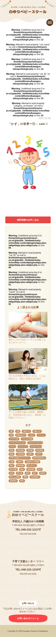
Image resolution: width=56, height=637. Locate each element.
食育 (22, 481)
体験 (11, 450)
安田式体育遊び (39, 458)
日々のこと (32, 465)
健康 (11, 454)
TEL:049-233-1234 (26, 569)
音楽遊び (13, 481)
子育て (38, 454)
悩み (11, 465)
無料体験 (31, 469)
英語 (27, 473)
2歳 (11, 435)
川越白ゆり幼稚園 (32, 462)
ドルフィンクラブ (35, 443)
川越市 (19, 462)
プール (12, 446)
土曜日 (30, 454)
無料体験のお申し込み (28, 220)
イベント (41, 435)
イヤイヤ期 (14, 439)
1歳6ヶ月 (37, 431)
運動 (25, 477)
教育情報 (20, 465)
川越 (11, 462)
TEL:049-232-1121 (26, 529)
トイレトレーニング (17, 443)
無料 (22, 469)
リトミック (23, 446)
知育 (39, 469)
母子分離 (13, 469)
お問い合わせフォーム (28, 618)
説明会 (42, 473)
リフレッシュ (36, 446)
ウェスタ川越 (27, 439)
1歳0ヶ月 (26, 431)
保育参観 (20, 450)
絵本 (11, 473)
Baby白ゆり (20, 435)
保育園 (30, 450)
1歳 (17, 431)
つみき (31, 435)
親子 (34, 473)
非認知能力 (35, 477)
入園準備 (20, 454)
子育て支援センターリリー (19, 458)
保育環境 (39, 450)
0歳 (11, 431)
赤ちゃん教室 (15, 477)
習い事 (19, 473)
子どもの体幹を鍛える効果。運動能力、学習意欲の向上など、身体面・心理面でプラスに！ (27, 415)
